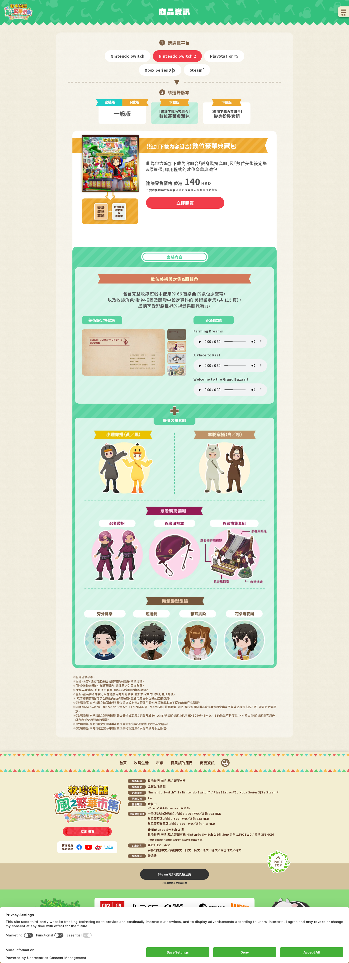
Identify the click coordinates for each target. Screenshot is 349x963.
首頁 (123, 763)
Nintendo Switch (128, 56)
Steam (197, 70)
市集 (159, 763)
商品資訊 (207, 763)
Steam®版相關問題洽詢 (174, 874)
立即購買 (185, 203)
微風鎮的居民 (182, 763)
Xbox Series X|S (160, 70)
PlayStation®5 (224, 56)
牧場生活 (141, 763)
